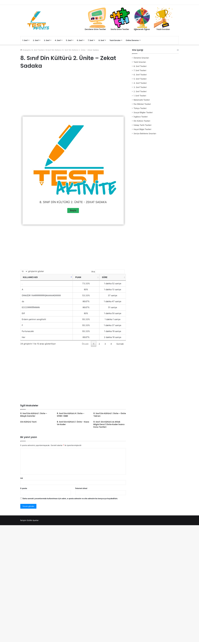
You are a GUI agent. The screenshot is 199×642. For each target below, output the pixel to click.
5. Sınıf (69, 40)
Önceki (85, 344)
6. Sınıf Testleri (140, 75)
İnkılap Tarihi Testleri (142, 125)
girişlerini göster (36, 271)
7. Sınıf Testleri (140, 70)
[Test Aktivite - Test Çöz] (38, 20)
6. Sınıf (80, 40)
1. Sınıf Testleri (140, 96)
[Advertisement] (73, 93)
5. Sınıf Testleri (140, 79)
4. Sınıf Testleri (140, 83)
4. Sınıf (58, 40)
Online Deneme (132, 40)
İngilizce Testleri (141, 117)
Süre (104, 277)
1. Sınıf (25, 40)
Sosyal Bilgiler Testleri (143, 112)
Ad (21, 478)
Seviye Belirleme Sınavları (145, 133)
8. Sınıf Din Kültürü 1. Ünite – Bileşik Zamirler (33, 414)
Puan (78, 277)
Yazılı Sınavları (140, 62)
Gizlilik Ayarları (33, 520)
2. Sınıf (36, 40)
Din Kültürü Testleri (142, 121)
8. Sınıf (101, 40)
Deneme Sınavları (141, 58)
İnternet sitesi (81, 488)
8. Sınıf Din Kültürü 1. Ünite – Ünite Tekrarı (109, 414)
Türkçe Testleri (140, 108)
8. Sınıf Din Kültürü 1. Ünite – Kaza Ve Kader (73, 423)
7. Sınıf (90, 40)
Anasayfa (26, 50)
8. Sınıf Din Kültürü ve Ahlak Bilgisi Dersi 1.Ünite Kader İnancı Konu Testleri (109, 424)
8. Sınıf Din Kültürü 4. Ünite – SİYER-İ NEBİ (70, 414)
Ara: (93, 271)
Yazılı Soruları (115, 40)
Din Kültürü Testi (28, 421)
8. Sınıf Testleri (38, 50)
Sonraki (120, 344)
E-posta (23, 488)
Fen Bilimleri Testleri (142, 104)
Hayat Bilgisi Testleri (142, 129)
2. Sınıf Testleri (140, 91)
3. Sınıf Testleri (140, 87)
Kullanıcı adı (30, 277)
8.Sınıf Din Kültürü (53, 50)
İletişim (23, 520)
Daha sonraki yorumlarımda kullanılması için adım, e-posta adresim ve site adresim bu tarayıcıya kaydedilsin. (70, 498)
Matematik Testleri (142, 100)
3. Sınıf (47, 40)
